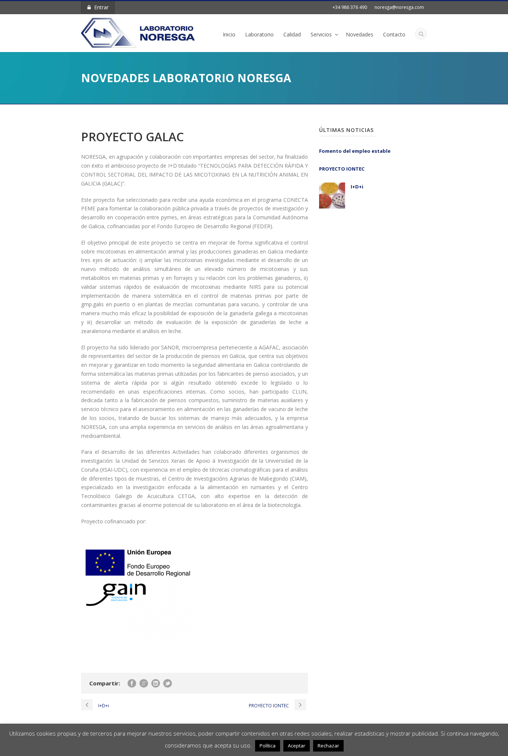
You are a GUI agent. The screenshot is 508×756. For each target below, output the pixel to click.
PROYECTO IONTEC (341, 168)
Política (268, 745)
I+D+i (357, 186)
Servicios (321, 34)
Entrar (101, 7)
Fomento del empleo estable (354, 151)
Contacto (394, 34)
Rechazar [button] (328, 745)
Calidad (292, 34)
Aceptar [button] (296, 745)
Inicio (229, 34)
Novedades (359, 34)
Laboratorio (259, 34)
